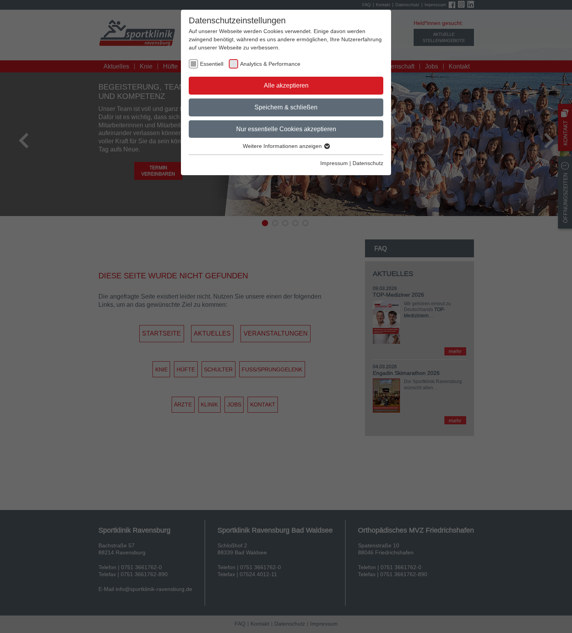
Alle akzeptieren (286, 85)
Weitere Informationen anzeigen (283, 146)
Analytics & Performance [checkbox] (270, 64)
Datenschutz (368, 163)
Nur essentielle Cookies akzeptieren (286, 128)
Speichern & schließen (286, 107)
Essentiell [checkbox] (211, 64)
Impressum (334, 163)
